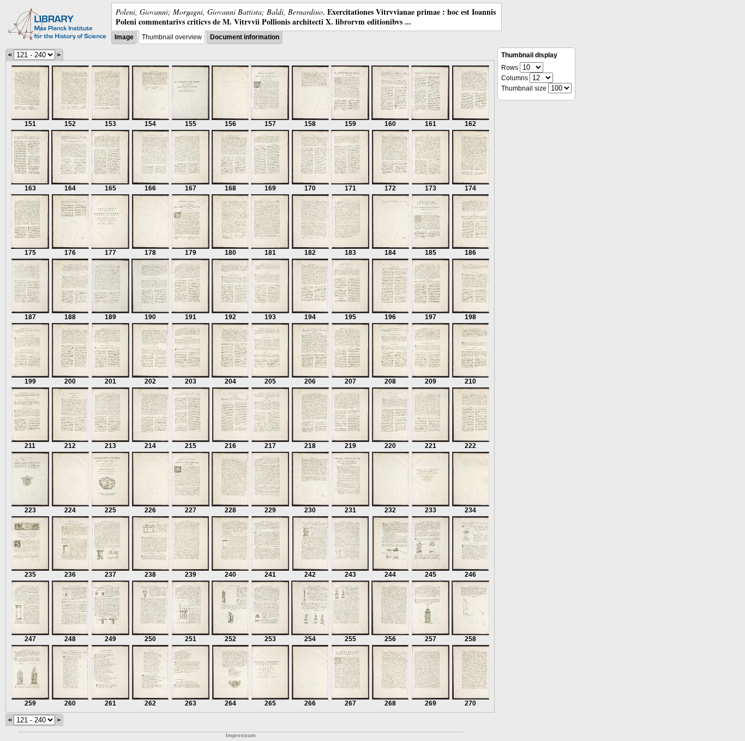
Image (124, 37)
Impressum (241, 735)
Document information (244, 37)
